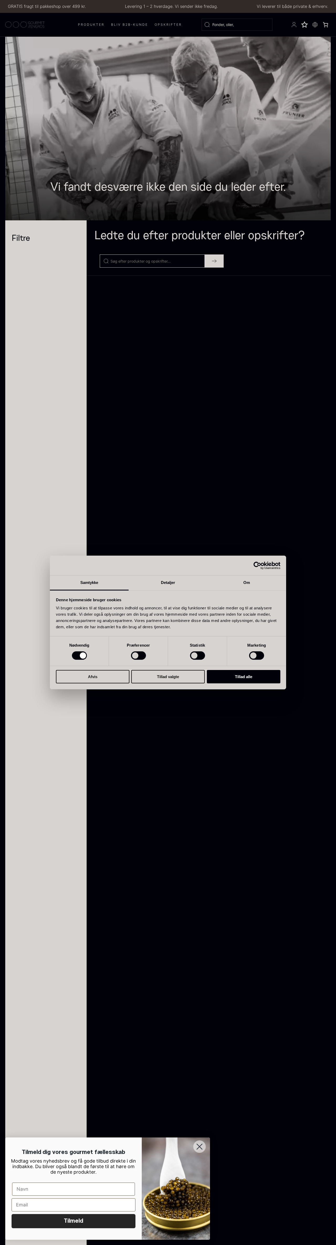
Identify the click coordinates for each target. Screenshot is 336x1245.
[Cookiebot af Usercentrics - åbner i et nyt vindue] (257, 565)
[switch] (138, 655)
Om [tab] (246, 582)
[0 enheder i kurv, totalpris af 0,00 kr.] (325, 24)
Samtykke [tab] (89, 582)
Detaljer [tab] (168, 582)
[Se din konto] (294, 24)
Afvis (92, 676)
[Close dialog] (199, 1146)
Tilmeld (73, 1221)
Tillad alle (243, 676)
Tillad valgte (168, 676)
